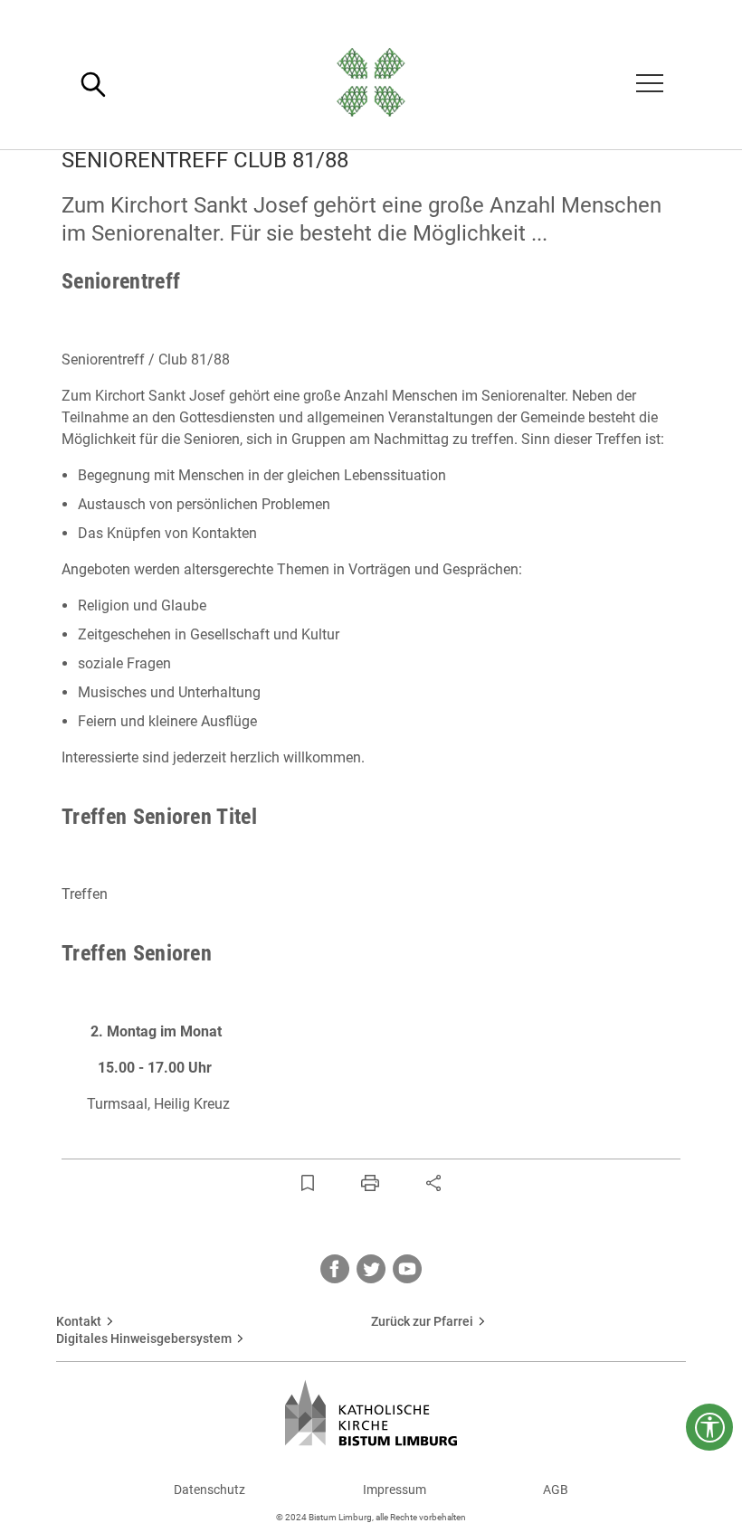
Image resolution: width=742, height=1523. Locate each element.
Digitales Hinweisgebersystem (144, 1338)
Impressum (394, 1489)
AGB (555, 1489)
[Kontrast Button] (709, 1427)
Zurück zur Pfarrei (422, 1321)
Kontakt (78, 1321)
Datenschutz (209, 1489)
